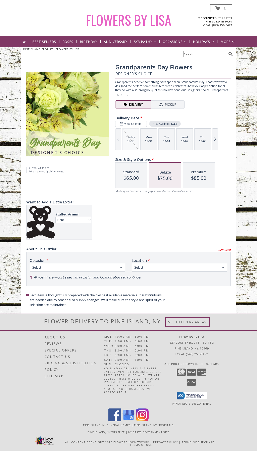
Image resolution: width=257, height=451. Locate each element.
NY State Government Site (148, 432)
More (225, 42)
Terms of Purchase (198, 442)
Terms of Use (141, 445)
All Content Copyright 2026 (88, 442)
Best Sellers (44, 42)
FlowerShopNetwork (131, 442)
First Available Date (164, 124)
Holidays (201, 42)
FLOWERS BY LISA (128, 19)
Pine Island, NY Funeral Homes (107, 425)
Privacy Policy (165, 442)
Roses (68, 42)
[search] (230, 54)
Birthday (88, 42)
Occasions (172, 42)
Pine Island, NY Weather (106, 432)
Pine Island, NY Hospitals (154, 425)
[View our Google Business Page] (128, 420)
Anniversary (115, 42)
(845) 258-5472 (222, 25)
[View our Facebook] (114, 420)
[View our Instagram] (142, 420)
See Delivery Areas (187, 322)
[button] (221, 8)
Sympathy (143, 42)
